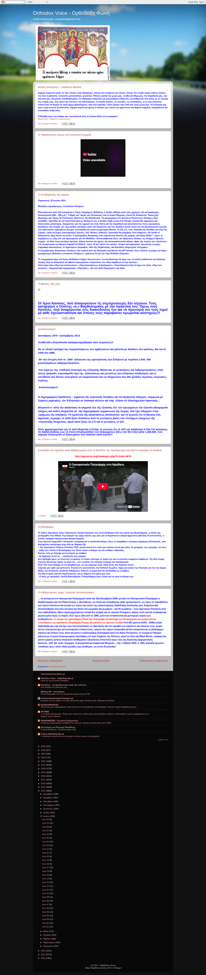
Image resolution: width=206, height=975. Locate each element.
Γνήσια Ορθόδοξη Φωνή (52, 734)
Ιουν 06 (45, 908)
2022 (43, 761)
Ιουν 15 (45, 875)
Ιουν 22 (45, 849)
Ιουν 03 (45, 919)
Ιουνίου (46, 816)
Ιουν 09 (45, 897)
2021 (43, 765)
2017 (43, 780)
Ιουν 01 (45, 927)
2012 (43, 954)
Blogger (118, 968)
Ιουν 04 (45, 916)
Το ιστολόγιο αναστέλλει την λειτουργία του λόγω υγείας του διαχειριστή (70, 736)
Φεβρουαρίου (49, 942)
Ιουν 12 (45, 886)
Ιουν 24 (45, 842)
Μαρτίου (47, 939)
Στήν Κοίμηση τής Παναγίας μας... (54, 687)
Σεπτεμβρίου (49, 805)
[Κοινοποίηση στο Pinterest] (73, 123)
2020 (43, 769)
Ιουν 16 (45, 871)
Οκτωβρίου (48, 801)
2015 (43, 787)
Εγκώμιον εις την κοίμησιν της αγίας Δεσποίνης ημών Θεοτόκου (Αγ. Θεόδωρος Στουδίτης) (77, 701)
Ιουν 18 (45, 864)
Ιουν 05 (45, 912)
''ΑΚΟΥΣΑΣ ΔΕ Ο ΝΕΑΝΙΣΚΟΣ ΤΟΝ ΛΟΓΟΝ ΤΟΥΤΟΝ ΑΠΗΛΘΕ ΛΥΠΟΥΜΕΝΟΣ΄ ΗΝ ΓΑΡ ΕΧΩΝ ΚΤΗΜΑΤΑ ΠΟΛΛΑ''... (89, 707)
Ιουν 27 (45, 831)
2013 (43, 951)
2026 (43, 746)
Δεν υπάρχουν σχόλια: (48, 124)
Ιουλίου (46, 813)
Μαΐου (46, 931)
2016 (43, 783)
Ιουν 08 (45, 901)
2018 (43, 776)
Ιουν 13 (45, 882)
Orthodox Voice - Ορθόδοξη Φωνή (71, 13)
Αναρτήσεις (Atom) (57, 667)
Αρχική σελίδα (101, 660)
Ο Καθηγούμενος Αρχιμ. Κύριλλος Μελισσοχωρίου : (66, 592)
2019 (43, 772)
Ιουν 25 (45, 838)
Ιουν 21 (45, 853)
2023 (43, 757)
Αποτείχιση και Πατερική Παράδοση (58, 727)
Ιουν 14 (45, 879)
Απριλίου (47, 935)
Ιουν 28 (45, 827)
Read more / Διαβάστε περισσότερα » (54, 119)
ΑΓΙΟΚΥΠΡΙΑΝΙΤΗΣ (49, 705)
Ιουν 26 (45, 834)
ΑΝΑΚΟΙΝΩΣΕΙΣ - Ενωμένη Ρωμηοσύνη (59, 721)
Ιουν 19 (45, 860)
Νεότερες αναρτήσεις (50, 660)
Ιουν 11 (45, 890)
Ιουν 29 (45, 823)
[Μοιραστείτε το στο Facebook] (71, 123)
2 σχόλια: (42, 516)
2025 (43, 750)
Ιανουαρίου (48, 946)
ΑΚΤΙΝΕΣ (45, 712)
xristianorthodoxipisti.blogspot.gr (57, 698)
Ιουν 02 (45, 923)
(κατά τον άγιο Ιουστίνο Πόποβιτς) (54, 681)
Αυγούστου (48, 809)
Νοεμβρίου (48, 798)
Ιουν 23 (45, 845)
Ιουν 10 (45, 893)
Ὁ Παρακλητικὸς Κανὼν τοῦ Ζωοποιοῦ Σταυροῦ (64, 134)
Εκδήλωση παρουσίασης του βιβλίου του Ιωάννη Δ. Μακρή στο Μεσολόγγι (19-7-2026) (76, 723)
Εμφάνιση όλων (163, 739)
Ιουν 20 (45, 856)
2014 (43, 791)
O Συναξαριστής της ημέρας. (54, 194)
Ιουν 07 (45, 904)
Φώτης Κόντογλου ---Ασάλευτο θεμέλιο (59, 87)
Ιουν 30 (45, 819)
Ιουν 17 (45, 867)
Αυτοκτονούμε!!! (47, 329)
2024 (43, 754)
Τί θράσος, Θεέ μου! (49, 284)
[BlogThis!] (65, 123)
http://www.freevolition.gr (53, 674)
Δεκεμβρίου (48, 794)
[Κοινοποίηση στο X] (68, 123)
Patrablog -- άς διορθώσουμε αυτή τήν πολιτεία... (64, 685)
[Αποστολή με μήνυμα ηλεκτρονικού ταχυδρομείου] (63, 123)
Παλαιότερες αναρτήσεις (153, 660)
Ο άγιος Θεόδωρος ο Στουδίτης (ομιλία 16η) (58, 729)
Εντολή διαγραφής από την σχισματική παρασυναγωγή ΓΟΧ (65, 694)
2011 (43, 958)
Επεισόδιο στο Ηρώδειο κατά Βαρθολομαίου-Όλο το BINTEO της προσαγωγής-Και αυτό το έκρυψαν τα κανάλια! (100, 450)
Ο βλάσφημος (45, 527)
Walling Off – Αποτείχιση (52, 692)
